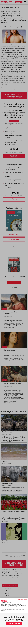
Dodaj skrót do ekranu (14, 623)
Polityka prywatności (22, 599)
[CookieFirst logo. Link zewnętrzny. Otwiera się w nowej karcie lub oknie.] (4, 601)
